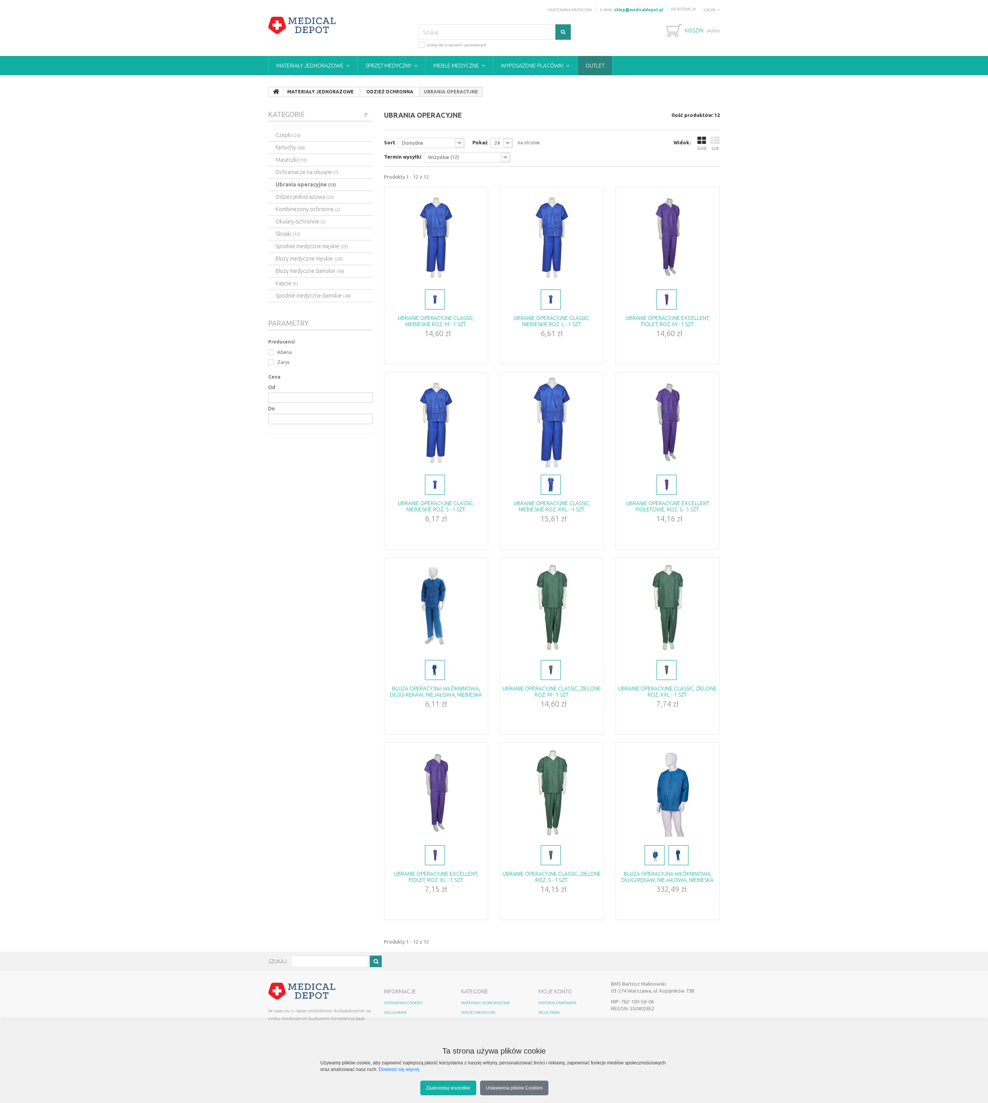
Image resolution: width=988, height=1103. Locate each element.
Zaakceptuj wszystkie (448, 1087)
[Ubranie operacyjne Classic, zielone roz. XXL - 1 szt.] (667, 608)
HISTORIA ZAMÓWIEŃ (557, 1003)
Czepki (288, 135)
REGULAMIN (395, 1012)
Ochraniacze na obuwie (307, 172)
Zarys (283, 362)
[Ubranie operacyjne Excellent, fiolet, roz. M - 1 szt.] (667, 237)
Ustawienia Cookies (403, 1003)
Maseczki (291, 160)
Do (271, 408)
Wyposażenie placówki (532, 66)
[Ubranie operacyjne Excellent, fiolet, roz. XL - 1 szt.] (436, 793)
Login (709, 10)
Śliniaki (288, 234)
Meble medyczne (456, 66)
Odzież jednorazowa (305, 197)
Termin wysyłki (402, 156)
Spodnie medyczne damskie (313, 296)
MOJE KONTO (555, 991)
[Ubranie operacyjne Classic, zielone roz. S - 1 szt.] (552, 793)
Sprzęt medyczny (388, 66)
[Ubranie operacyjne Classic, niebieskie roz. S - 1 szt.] (436, 422)
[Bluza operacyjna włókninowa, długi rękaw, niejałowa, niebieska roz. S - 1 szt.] (436, 608)
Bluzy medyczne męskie (309, 258)
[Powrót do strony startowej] (276, 91)
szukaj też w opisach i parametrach (456, 45)
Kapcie (287, 283)
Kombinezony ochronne (308, 209)
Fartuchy (290, 147)
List (715, 148)
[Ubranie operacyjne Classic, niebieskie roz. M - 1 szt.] (436, 237)
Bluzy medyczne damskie (310, 271)
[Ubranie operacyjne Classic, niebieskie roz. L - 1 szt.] (552, 237)
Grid (701, 148)
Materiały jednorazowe (309, 66)
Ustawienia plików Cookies (514, 1087)
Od (271, 387)
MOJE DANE (549, 1012)
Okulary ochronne (301, 221)
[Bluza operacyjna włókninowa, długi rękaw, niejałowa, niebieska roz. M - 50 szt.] (667, 793)
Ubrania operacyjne (306, 184)
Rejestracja (683, 9)
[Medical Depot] (302, 25)
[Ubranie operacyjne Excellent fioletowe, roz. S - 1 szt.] (667, 422)
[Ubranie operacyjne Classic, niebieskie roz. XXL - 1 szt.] (552, 422)
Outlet (594, 66)
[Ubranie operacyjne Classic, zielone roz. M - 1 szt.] (552, 608)
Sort (389, 142)
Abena (284, 352)
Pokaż (480, 142)
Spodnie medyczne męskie (312, 246)
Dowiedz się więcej (399, 1069)
